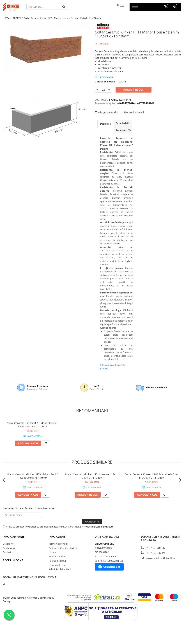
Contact (7, 552)
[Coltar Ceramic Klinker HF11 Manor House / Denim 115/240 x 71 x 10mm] (46, 49)
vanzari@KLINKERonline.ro (161, 558)
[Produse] (135, 7)
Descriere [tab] (105, 123)
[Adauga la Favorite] (46, 443)
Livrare (52, 552)
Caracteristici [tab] (123, 123)
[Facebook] (4, 584)
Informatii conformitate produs (112, 366)
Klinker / (18, 18)
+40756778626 (155, 548)
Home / (7, 18)
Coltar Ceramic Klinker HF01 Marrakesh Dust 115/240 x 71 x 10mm (151, 476)
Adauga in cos (133, 89)
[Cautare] (64, 7)
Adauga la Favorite (107, 112)
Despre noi (8, 543)
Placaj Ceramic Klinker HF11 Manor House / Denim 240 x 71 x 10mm (32, 424)
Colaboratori (9, 548)
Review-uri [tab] (123, 130)
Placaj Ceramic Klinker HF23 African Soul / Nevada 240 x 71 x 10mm (32, 476)
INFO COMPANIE (13, 536)
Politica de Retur (57, 560)
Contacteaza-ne (111, 566)
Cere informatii (135, 112)
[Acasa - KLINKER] (12, 7)
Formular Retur (57, 565)
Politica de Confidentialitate (98, 526)
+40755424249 (155, 553)
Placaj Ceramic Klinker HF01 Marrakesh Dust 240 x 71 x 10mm (92, 476)
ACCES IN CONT (13, 560)
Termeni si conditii (58, 543)
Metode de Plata (57, 556)
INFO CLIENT (57, 536)
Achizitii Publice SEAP (60, 569)
